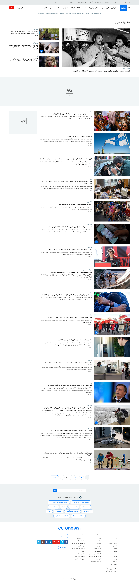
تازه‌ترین (113, 8)
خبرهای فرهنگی (126, 68)
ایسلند (47, 13)
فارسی (126, 2)
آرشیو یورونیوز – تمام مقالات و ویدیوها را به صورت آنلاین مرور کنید (111, 569)
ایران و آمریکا (87, 511)
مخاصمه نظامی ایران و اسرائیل (93, 13)
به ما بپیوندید (97, 548)
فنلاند (91, 134)
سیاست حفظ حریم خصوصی (78, 548)
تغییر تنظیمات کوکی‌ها (79, 559)
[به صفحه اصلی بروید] (123, 8)
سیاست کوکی (81, 546)
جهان (102, 8)
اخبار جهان (89, 202)
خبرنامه (64, 547)
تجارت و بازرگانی (93, 8)
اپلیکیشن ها (98, 551)
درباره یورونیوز (81, 538)
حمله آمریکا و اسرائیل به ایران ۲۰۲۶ (75, 13)
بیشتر (83, 535)
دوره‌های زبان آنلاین (96, 562)
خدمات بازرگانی (81, 541)
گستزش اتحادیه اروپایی (62, 516)
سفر (84, 8)
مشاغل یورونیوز (81, 554)
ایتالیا (36, 56)
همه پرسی (58, 511)
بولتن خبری (98, 541)
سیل (49, 511)
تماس (83, 551)
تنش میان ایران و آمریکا (72, 511)
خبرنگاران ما (114, 564)
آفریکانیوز (98, 559)
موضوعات (114, 535)
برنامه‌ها (115, 562)
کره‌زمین (65, 8)
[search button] (55, 2)
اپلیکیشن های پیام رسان (95, 554)
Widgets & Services (95, 556)
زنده (11, 7)
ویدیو (51, 8)
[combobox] (65, 2)
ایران (91, 111)
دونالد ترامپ (41, 13)
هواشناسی (98, 543)
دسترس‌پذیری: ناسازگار (79, 556)
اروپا (107, 8)
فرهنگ (73, 8)
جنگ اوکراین (61, 13)
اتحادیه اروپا (53, 13)
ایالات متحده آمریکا (78, 516)
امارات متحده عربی (87, 270)
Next (78, 8)
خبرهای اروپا (89, 451)
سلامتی (58, 8)
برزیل (91, 383)
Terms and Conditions (78, 543)
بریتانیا (36, 29)
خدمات (99, 535)
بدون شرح (35, 43)
